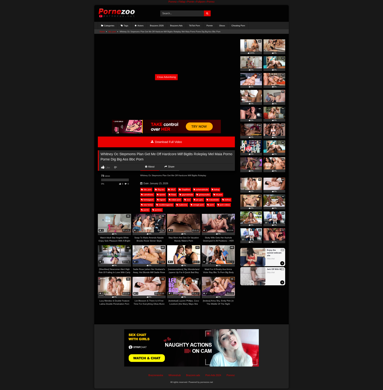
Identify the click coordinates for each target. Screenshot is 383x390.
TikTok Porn (194, 25)
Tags (126, 25)
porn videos (225, 205)
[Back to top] (373, 381)
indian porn (176, 200)
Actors (140, 25)
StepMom (186, 189)
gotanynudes (204, 195)
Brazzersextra (155, 375)
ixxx (188, 200)
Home (102, 32)
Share (170, 166)
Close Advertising (166, 77)
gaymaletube (187, 195)
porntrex (158, 210)
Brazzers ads (193, 375)
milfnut (228, 200)
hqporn (162, 200)
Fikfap (182, 1)
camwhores (148, 195)
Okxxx (222, 25)
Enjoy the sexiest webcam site (274, 253)
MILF (173, 189)
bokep (216, 189)
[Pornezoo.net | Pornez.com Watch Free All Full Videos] (116, 13)
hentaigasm (148, 200)
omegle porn (198, 205)
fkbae (173, 195)
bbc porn (112, 32)
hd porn (219, 195)
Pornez (211, 1)
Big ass (161, 189)
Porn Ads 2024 (213, 375)
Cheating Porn (238, 25)
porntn (146, 210)
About (151, 166)
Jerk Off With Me (274, 269)
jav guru (199, 200)
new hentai (148, 205)
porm (212, 205)
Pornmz (172, 1)
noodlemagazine (166, 205)
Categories (109, 25)
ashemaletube (202, 189)
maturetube (214, 200)
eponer (162, 195)
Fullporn (200, 1)
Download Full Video (168, 142)
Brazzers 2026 (157, 25)
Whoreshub (174, 375)
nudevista (183, 205)
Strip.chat (271, 259)
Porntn (190, 1)
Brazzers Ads (176, 25)
